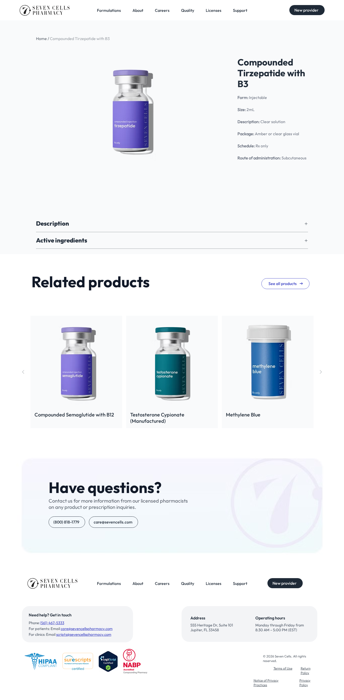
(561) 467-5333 (52, 622)
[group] (172, 372)
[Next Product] (321, 372)
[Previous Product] (23, 372)
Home (41, 38)
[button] (307, 10)
